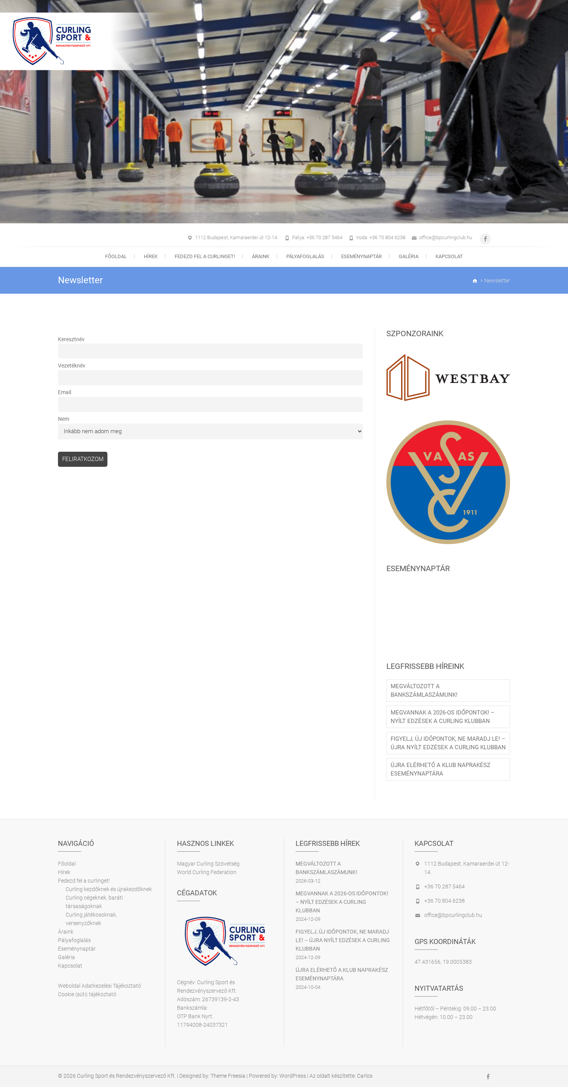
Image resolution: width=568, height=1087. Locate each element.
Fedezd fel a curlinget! (205, 256)
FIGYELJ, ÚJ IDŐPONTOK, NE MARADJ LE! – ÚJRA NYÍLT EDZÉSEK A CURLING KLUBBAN (448, 743)
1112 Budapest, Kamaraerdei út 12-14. (236, 237)
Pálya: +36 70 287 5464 (317, 237)
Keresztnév (71, 339)
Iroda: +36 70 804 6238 (380, 237)
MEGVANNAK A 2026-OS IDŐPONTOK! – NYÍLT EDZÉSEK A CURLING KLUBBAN (443, 717)
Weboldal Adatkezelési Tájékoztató (99, 986)
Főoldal (116, 256)
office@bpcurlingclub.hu (445, 237)
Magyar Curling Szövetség (208, 864)
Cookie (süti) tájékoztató (87, 994)
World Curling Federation (206, 872)
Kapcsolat (449, 256)
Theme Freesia (228, 1076)
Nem (63, 419)
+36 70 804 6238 (444, 901)
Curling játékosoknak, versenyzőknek (91, 919)
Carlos (364, 1076)
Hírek (151, 256)
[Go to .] (475, 280)
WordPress (292, 1076)
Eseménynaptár (361, 256)
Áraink (260, 256)
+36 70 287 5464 (444, 886)
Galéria (408, 256)
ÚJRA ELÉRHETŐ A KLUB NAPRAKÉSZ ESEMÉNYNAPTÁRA (440, 769)
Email (64, 392)
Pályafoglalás (305, 256)
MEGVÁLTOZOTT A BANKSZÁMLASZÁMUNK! (424, 690)
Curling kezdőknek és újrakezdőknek (109, 889)
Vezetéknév (71, 365)
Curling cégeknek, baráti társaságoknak (94, 902)
